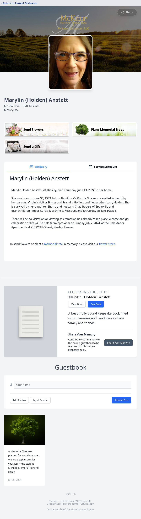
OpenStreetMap (74, 509)
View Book (77, 304)
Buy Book (96, 304)
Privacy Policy (60, 503)
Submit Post (121, 400)
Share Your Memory (118, 342)
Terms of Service (80, 503)
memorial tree (53, 244)
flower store (107, 244)
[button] (24, 430)
